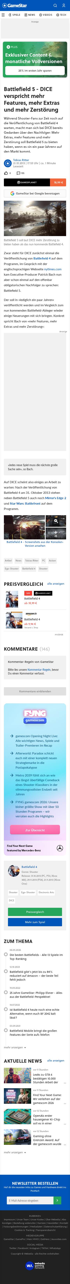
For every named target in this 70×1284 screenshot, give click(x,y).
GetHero (45, 1239)
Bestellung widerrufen (24, 1223)
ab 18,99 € (30, 603)
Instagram (35, 1248)
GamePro (20, 1239)
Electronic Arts (46, 892)
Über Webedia (53, 1219)
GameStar (9, 1239)
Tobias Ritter (21, 160)
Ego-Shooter (11, 568)
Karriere (42, 1223)
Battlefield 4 (42, 258)
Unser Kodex (37, 1219)
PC (43, 560)
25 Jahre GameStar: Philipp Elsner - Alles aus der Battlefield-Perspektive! (36, 995)
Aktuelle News (23, 1061)
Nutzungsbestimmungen (16, 1226)
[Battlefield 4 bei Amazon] (14, 620)
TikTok (44, 1248)
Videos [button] (47, 15)
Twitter (12, 1248)
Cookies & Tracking (24, 1230)
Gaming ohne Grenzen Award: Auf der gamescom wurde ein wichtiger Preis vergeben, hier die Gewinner (47, 1146)
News (18, 560)
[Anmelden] (57, 1200)
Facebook (23, 1248)
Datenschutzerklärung (55, 1226)
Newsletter (52, 1223)
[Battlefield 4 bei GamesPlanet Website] (14, 599)
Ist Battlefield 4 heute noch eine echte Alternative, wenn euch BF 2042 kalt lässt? (34, 1014)
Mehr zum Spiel (35, 922)
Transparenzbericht (45, 1230)
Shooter (43, 568)
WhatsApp (55, 1248)
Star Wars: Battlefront (25, 503)
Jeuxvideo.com (58, 1239)
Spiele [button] (16, 15)
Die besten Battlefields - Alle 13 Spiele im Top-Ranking (36, 957)
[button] (55, 5)
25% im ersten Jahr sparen (35, 71)
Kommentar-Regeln (39, 669)
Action (52, 560)
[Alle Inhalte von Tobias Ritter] (8, 163)
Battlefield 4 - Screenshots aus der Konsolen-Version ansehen (35, 544)
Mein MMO (33, 1239)
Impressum (9, 1219)
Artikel (8, 560)
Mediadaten (36, 1226)
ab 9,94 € (30, 624)
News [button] (31, 15)
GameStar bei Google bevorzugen (38, 193)
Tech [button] (63, 15)
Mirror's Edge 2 (55, 498)
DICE (11, 900)
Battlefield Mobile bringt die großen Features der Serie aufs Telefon (33, 1033)
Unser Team (23, 1219)
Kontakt (64, 1223)
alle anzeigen (55, 584)
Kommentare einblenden (35, 691)
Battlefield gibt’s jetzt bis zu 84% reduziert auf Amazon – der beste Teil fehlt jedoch (34, 976)
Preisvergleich (23, 584)
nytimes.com (52, 269)
